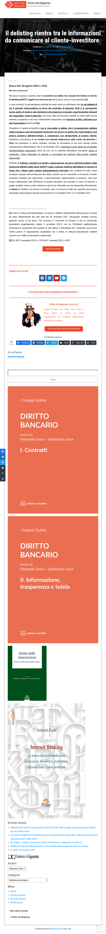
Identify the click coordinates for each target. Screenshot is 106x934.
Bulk (69, 929)
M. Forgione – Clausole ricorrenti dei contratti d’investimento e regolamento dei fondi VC (46, 842)
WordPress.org (16, 902)
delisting (49, 54)
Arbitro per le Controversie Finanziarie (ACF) (50, 50)
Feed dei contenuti (17, 895)
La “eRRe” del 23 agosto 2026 (22, 850)
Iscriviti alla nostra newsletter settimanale (53, 292)
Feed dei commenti (18, 899)
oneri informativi (60, 54)
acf (44, 54)
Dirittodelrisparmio (66, 46)
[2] (38, 123)
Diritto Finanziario (76, 50)
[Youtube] (56, 278)
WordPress (56, 929)
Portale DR (34, 13)
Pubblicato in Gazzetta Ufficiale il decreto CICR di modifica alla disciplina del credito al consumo (49, 846)
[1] (86, 99)
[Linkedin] (49, 278)
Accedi (13, 891)
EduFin (96, 13)
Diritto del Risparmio (39, 3)
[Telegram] (63, 278)
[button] (53, 249)
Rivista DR (63, 13)
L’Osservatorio (80, 13)
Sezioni (49, 13)
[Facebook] (42, 278)
